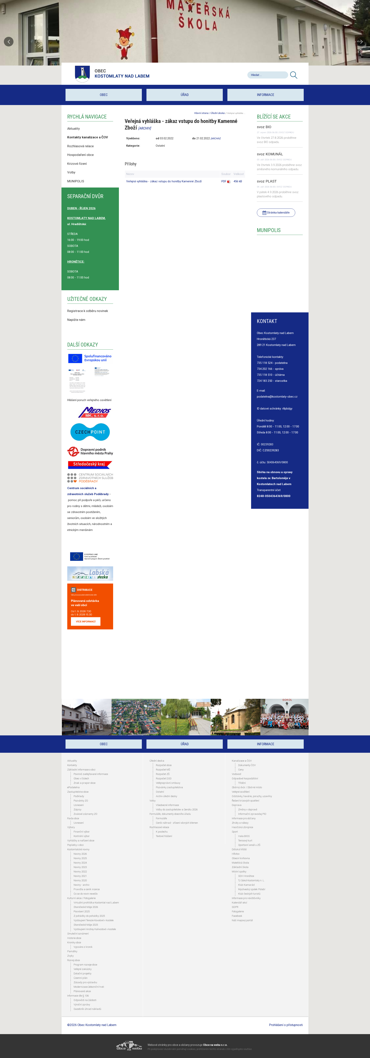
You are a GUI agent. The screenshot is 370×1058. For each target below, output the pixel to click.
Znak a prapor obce (84, 782)
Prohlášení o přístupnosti (286, 1025)
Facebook (237, 915)
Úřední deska (217, 113)
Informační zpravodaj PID (252, 813)
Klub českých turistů (249, 893)
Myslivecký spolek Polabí (251, 889)
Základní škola (240, 867)
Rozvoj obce (73, 960)
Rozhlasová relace (80, 146)
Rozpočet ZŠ (163, 774)
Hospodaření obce (80, 155)
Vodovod (236, 774)
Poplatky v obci (75, 845)
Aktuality (73, 128)
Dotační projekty (82, 973)
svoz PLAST (267, 181)
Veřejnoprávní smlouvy (168, 782)
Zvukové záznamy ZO (85, 813)
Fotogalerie (238, 911)
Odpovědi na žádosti (85, 1000)
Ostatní (160, 791)
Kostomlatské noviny (78, 849)
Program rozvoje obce (85, 964)
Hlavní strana (201, 113)
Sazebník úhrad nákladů (87, 1009)
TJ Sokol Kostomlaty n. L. (251, 880)
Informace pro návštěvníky (246, 898)
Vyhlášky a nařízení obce (80, 840)
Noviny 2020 (80, 880)
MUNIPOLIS (75, 181)
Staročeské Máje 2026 (86, 907)
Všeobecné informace (167, 805)
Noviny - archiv (81, 884)
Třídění (242, 782)
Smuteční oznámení (78, 933)
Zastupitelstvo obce (77, 791)
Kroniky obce (74, 942)
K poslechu (162, 831)
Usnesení (79, 805)
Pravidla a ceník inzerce (87, 889)
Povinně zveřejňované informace (91, 774)
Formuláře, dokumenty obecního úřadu (170, 813)
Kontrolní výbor (82, 836)
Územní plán (80, 977)
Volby (71, 172)
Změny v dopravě (247, 809)
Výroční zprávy (82, 1004)
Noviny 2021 (80, 876)
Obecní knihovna (241, 858)
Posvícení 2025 (82, 911)
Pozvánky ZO (81, 800)
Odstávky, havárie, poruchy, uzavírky (252, 796)
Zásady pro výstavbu (85, 982)
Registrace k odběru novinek (87, 311)
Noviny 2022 (80, 871)
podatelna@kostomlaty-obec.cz (277, 396)
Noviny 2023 (80, 867)
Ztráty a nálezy (240, 822)
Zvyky (70, 955)
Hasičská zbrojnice (242, 827)
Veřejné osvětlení (241, 791)
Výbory (71, 827)
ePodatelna (73, 787)
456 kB (238, 181)
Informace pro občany (244, 818)
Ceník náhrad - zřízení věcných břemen (177, 822)
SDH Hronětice (246, 876)
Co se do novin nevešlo (86, 893)
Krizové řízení (77, 164)
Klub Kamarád (246, 884)
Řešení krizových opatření (245, 800)
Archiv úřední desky (166, 796)
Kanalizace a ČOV (242, 760)
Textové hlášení (164, 836)
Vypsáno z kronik (83, 946)
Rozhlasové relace (159, 827)
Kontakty (72, 765)
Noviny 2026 (80, 853)
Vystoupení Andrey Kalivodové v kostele (95, 929)
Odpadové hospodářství (245, 778)
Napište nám (76, 320)
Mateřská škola (240, 862)
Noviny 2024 (80, 862)
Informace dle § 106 (78, 995)
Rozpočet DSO (164, 778)
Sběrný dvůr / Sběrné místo (247, 787)
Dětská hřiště (239, 849)
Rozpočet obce (164, 765)
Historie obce (74, 938)
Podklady (79, 796)
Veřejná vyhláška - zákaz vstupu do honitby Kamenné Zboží (164, 181)
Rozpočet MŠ (163, 769)
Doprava (236, 805)
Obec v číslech (81, 778)
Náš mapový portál (242, 920)
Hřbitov (236, 853)
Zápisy (77, 809)
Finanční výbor (82, 831)
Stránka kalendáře (278, 212)
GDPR (235, 907)
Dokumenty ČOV (247, 765)
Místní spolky (239, 871)
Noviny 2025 (80, 858)
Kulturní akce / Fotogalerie (81, 898)
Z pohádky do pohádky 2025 (89, 915)
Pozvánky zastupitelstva (169, 787)
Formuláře (161, 818)
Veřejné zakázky (83, 969)
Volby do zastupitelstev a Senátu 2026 (177, 809)
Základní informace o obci (81, 769)
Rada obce (73, 818)
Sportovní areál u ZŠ (249, 845)
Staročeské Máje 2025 (86, 924)
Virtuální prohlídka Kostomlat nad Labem (96, 902)
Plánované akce (82, 991)
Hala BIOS (244, 836)
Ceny (241, 769)
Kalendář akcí (239, 902)
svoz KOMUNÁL (270, 154)
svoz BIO (264, 127)
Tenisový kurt (245, 840)
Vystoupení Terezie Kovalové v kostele (94, 920)
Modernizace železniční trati (89, 986)
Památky (72, 951)
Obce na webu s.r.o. (215, 1044)
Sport (235, 831)
